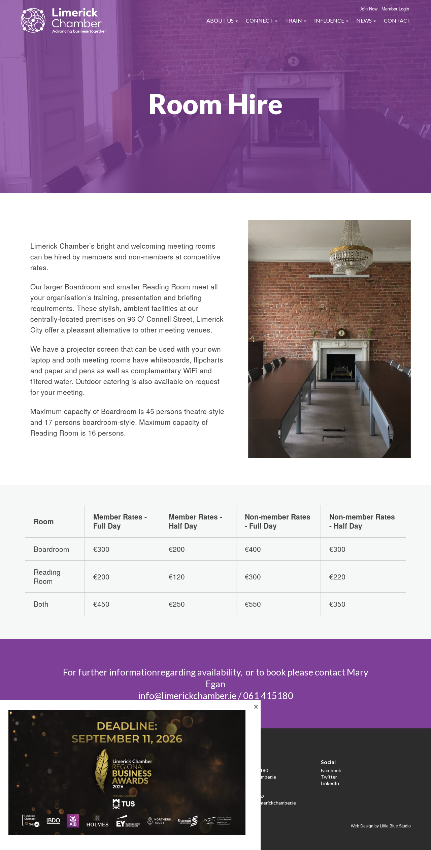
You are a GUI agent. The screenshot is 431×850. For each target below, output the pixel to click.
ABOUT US (220, 20)
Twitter (329, 777)
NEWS (364, 20)
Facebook (331, 770)
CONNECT (260, 20)
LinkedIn (330, 783)
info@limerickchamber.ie (187, 695)
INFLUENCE (329, 20)
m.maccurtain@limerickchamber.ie (261, 803)
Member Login (395, 8)
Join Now (368, 8)
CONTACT (397, 20)
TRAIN (294, 20)
